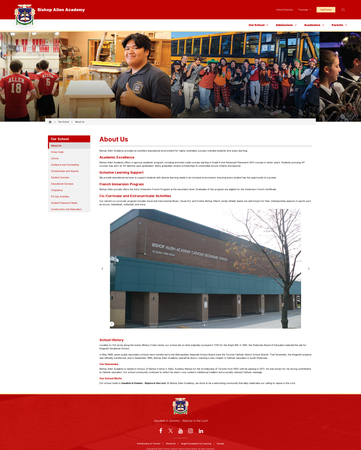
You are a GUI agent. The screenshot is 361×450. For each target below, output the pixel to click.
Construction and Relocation (66, 209)
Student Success (60, 177)
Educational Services (62, 183)
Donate (220, 443)
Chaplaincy (57, 190)
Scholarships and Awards (64, 171)
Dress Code (57, 152)
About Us (79, 121)
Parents (337, 25)
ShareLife (171, 443)
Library (55, 158)
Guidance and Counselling (65, 164)
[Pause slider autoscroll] (111, 324)
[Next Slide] (308, 269)
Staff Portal (326, 9)
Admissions (284, 25)
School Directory (284, 9)
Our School (257, 25)
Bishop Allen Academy (50, 121)
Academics (312, 25)
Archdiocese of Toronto (148, 443)
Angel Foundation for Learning (196, 443)
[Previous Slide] (102, 269)
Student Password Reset (64, 202)
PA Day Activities (60, 196)
